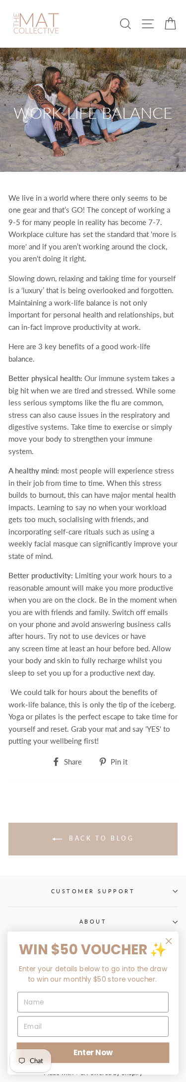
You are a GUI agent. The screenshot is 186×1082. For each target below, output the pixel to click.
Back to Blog (100, 838)
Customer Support (93, 891)
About (93, 921)
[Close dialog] (169, 941)
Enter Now (92, 1052)
